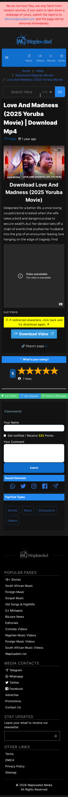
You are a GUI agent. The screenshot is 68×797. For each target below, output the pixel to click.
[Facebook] (45, 487)
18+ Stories (13, 579)
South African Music (19, 586)
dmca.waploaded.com (20, 19)
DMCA (9, 760)
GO (60, 92)
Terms (9, 754)
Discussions (47, 510)
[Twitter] (23, 487)
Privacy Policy (15, 766)
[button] (7, 58)
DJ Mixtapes (13, 610)
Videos (12, 520)
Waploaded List (15, 654)
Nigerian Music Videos (20, 635)
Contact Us (13, 707)
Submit (34, 467)
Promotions (13, 701)
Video (11, 139)
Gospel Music (14, 598)
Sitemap (11, 772)
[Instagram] (34, 487)
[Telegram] (55, 487)
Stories (12, 510)
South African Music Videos (24, 647)
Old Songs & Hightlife (20, 604)
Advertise (11, 695)
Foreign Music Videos (20, 641)
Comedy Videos (16, 629)
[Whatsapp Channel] (12, 487)
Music (28, 510)
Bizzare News (14, 616)
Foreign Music (14, 592)
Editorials (11, 623)
